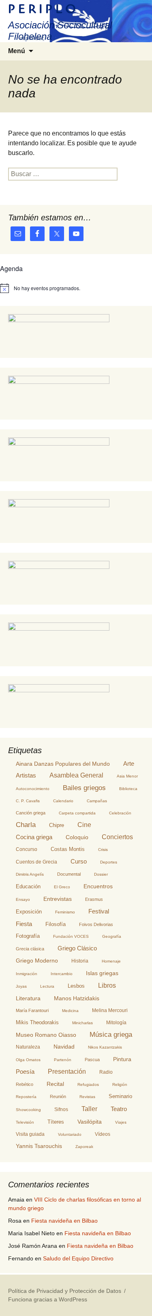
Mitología (116, 1022)
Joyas (21, 986)
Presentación (67, 1071)
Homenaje (111, 961)
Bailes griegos (84, 788)
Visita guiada (30, 1134)
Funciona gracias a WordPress (47, 1299)
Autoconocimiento (32, 788)
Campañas (97, 801)
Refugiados (88, 1084)
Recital (55, 1084)
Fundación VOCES (71, 936)
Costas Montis (68, 849)
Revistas (87, 1096)
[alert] (76, 288)
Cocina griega (34, 837)
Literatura (28, 998)
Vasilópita (89, 1121)
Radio (106, 1072)
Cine (84, 824)
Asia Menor (127, 776)
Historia (79, 960)
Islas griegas (102, 973)
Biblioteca (128, 788)
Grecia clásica (30, 948)
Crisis (103, 849)
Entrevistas (57, 899)
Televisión (25, 1122)
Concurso (26, 849)
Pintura (122, 1059)
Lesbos (76, 986)
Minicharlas (82, 1023)
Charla (26, 825)
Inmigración (26, 973)
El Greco (62, 887)
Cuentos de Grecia (36, 861)
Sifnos (61, 1109)
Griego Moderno (37, 960)
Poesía (25, 1071)
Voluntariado (69, 1134)
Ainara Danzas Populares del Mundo (63, 763)
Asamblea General (76, 775)
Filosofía (55, 924)
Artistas (26, 775)
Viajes (120, 1122)
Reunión (58, 1096)
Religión (119, 1084)
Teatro (119, 1109)
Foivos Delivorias (96, 924)
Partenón (62, 1060)
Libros (107, 985)
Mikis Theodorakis (37, 1022)
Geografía (111, 936)
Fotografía (28, 936)
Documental (69, 874)
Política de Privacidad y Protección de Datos (64, 1291)
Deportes (108, 862)
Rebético (24, 1084)
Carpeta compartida (77, 813)
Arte (128, 763)
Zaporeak (84, 1146)
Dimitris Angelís (30, 874)
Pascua (92, 1059)
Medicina (70, 1010)
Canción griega (30, 812)
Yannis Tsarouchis (39, 1146)
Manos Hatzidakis (76, 998)
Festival (98, 911)
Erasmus (94, 899)
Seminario (120, 1096)
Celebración (120, 813)
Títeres (55, 1122)
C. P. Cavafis (28, 801)
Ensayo (23, 899)
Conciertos (117, 837)
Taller (89, 1108)
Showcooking (28, 1109)
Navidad (64, 1046)
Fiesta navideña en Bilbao (64, 1220)
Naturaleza (28, 1047)
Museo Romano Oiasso (46, 1035)
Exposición (29, 912)
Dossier (101, 874)
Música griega (111, 1034)
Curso (79, 861)
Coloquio (77, 837)
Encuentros (98, 886)
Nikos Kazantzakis (105, 1047)
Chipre (56, 825)
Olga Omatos (28, 1060)
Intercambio (62, 973)
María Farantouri (32, 1010)
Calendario (63, 801)
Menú (16, 50)
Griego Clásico (77, 948)
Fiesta (24, 923)
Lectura (47, 986)
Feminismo (65, 912)
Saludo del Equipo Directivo (78, 1258)
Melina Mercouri (110, 1010)
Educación (28, 887)
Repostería (26, 1096)
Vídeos (102, 1134)
